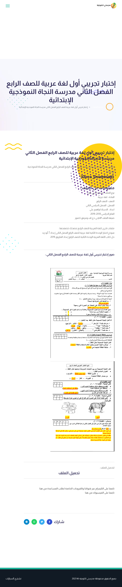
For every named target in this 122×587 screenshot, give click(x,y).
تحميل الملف (69, 473)
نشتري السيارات (13, 578)
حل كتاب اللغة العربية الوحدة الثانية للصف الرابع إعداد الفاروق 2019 (82, 237)
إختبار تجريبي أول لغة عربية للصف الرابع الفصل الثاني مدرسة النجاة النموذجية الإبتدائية (69, 155)
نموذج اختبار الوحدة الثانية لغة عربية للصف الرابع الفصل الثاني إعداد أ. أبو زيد (78, 232)
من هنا (43, 488)
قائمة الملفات (97, 107)
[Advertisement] (61, 32)
